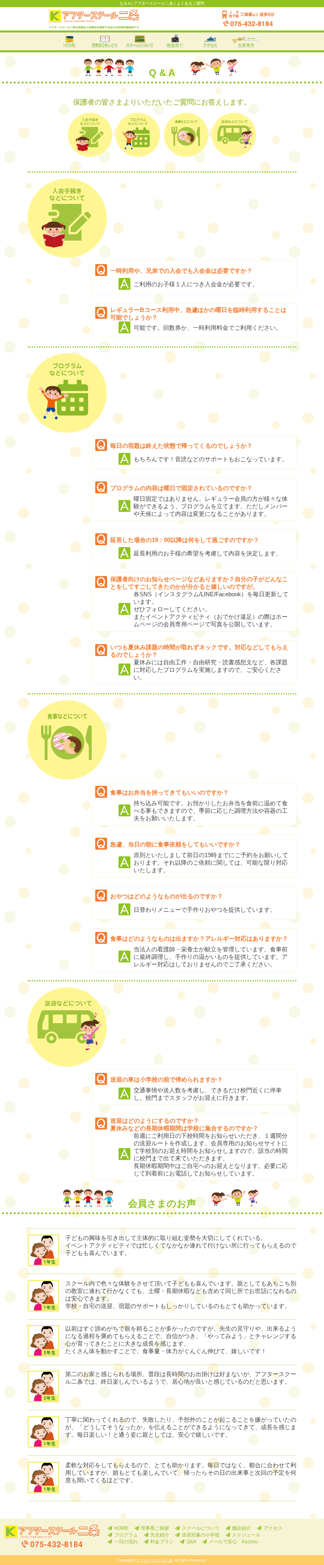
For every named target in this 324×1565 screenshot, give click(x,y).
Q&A (191, 1541)
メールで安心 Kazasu (233, 1541)
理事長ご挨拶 (155, 1528)
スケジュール (246, 1534)
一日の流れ (126, 1541)
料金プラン (162, 1541)
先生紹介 (159, 1534)
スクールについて (201, 1528)
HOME (121, 1528)
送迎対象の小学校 (201, 1534)
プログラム (126, 1534)
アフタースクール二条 (154, 1560)
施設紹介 (241, 1528)
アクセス (273, 1528)
